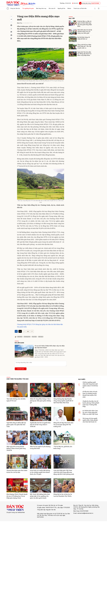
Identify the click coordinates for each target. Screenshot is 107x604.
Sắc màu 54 (52, 8)
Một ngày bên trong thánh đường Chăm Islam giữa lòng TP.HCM (16, 448)
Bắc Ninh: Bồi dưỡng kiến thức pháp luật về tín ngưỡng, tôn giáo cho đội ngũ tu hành (40, 496)
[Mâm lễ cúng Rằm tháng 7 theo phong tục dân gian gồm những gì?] (40, 390)
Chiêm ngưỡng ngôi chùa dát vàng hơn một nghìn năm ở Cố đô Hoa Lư (90, 384)
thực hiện (34, 336)
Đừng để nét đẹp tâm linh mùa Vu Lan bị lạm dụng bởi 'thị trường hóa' (63, 424)
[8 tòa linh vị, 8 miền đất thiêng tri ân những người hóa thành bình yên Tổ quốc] (40, 461)
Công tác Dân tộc (15, 8)
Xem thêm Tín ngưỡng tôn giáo (18, 379)
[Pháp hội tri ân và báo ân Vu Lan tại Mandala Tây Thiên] (64, 485)
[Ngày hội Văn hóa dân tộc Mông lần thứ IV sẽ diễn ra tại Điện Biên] (73, 54)
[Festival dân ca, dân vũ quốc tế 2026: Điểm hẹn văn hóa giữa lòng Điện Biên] (73, 23)
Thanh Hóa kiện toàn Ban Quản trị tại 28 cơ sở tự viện (17, 471)
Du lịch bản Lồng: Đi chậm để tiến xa (83, 38)
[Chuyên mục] (99, 8)
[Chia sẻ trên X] (11, 28)
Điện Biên (20, 336)
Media (69, 8)
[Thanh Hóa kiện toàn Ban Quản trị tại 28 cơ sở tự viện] (17, 461)
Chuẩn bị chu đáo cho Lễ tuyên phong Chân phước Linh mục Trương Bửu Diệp (91, 403)
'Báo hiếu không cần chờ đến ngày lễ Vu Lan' (16, 400)
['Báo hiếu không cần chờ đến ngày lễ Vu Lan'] (17, 390)
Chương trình (27, 336)
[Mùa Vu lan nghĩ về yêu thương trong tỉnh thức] (40, 438)
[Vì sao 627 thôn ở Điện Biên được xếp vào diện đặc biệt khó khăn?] (24, 351)
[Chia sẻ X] (20, 331)
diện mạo (41, 336)
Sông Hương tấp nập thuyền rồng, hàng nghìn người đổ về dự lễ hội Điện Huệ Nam (63, 400)
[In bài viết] (11, 35)
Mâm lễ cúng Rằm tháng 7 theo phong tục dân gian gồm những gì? (40, 400)
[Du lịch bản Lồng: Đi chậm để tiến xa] (73, 39)
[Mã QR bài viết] (11, 38)
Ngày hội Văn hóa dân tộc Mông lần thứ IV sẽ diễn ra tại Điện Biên (84, 53)
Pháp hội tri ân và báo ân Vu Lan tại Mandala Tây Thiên (63, 495)
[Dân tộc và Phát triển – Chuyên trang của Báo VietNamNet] (13, 3)
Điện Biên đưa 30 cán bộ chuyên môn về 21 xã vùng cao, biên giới (84, 31)
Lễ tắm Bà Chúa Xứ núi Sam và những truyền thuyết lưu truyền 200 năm (90, 394)
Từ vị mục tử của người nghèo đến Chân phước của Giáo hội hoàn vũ (90, 420)
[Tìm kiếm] (95, 8)
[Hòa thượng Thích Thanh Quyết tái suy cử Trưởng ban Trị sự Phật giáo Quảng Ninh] (17, 485)
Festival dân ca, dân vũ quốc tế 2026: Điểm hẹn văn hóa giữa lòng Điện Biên (84, 24)
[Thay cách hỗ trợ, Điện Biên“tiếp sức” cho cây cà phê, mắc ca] (73, 46)
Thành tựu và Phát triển (80, 8)
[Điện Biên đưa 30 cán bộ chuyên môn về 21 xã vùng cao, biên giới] (73, 31)
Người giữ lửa (61, 8)
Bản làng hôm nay (41, 8)
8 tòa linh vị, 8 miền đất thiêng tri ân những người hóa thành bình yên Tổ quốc (40, 472)
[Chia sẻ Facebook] (11, 25)
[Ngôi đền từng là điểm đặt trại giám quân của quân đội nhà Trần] (17, 414)
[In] (28, 331)
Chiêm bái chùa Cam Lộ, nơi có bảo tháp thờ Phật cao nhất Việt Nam (90, 412)
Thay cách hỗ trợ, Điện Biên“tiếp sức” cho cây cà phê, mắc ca (84, 46)
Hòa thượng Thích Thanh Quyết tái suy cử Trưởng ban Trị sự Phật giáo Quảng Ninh (17, 496)
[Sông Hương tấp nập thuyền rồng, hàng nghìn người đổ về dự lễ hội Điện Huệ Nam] (64, 390)
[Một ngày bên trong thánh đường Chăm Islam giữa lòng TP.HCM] (17, 438)
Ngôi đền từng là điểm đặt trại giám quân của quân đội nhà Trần (16, 424)
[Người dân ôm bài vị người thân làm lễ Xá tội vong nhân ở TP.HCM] (40, 414)
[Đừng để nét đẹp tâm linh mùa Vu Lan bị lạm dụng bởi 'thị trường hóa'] (64, 414)
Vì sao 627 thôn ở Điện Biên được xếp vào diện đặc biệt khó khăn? (50, 346)
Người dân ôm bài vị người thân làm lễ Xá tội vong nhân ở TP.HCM (40, 424)
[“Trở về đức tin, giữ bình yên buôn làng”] (64, 438)
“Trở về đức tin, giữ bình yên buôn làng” (63, 447)
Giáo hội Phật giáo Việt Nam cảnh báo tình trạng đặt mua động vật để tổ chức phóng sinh (64, 472)
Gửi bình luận (20, 368)
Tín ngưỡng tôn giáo (28, 8)
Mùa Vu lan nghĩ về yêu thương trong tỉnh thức (40, 447)
